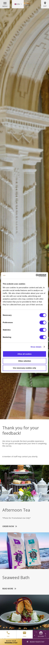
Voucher (41, 636)
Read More (7, 588)
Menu (4, 6)
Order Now (8, 526)
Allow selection (24, 361)
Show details (36, 347)
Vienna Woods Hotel (24, 4)
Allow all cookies (24, 354)
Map (45, 6)
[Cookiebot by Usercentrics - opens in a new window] (35, 275)
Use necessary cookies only (24, 368)
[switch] (42, 322)
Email (24, 636)
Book (36, 642)
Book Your (11, 642)
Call (8, 636)
